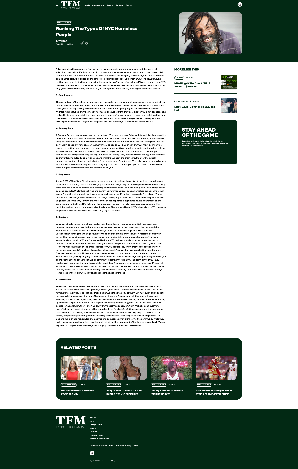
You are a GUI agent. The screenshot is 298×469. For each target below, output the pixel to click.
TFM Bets (179, 78)
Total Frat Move (64, 23)
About (129, 5)
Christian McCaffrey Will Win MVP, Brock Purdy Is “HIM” (214, 392)
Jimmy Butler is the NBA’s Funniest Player (167, 392)
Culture (119, 5)
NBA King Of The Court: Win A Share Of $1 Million (192, 85)
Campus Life (98, 5)
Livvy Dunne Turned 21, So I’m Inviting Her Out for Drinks (124, 392)
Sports (110, 5)
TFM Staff (62, 41)
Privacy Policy (96, 435)
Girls (87, 5)
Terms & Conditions (99, 439)
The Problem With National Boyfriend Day (77, 392)
